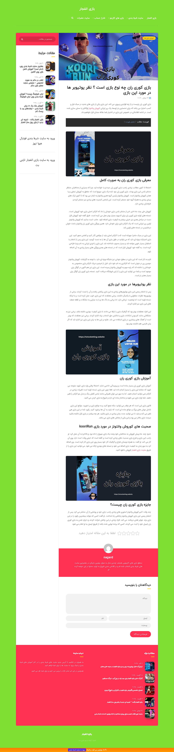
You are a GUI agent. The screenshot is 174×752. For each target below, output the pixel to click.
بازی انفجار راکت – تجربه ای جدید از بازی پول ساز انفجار (32, 121)
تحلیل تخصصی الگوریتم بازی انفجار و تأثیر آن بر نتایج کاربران (124, 690)
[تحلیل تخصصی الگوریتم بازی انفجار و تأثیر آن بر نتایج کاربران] (149, 690)
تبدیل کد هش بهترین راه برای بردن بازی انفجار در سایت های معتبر (122, 666)
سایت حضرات (83, 18)
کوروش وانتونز (94, 108)
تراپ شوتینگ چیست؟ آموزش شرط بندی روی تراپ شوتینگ (31, 95)
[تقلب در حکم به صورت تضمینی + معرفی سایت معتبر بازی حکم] (50, 80)
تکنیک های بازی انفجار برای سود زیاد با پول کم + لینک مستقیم (122, 678)
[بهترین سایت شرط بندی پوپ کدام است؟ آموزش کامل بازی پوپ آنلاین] (50, 66)
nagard (108, 558)
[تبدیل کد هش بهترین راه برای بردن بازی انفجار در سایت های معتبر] (149, 666)
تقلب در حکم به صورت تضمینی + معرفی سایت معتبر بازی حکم (33, 82)
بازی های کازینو (117, 18)
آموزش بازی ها (149, 38)
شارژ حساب (99, 18)
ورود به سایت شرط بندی (77, 750)
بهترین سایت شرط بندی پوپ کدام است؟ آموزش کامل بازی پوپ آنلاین (31, 69)
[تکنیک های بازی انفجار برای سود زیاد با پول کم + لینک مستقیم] (149, 678)
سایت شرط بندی (135, 18)
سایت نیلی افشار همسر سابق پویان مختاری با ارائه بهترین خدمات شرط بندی (118, 714)
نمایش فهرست (130, 122)
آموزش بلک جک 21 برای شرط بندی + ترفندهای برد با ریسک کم (31, 108)
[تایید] (22, 39)
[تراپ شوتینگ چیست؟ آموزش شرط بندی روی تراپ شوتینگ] (50, 94)
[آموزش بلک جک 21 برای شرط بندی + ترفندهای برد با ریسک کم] (50, 106)
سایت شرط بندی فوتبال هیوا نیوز (33, 141)
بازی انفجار (87, 9)
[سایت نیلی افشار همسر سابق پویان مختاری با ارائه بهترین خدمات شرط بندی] (149, 714)
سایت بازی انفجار (139, 450)
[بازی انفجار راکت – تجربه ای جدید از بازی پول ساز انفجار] (50, 119)
